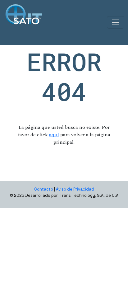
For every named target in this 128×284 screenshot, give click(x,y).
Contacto (43, 189)
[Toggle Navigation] (115, 22)
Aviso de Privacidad (75, 189)
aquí (54, 134)
